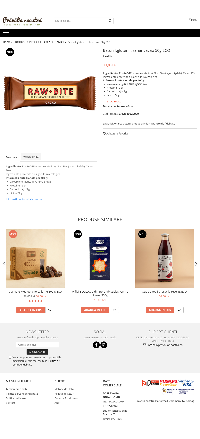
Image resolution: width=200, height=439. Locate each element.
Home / (8, 42)
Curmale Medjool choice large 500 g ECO (35, 291)
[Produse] (6, 34)
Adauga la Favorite (117, 133)
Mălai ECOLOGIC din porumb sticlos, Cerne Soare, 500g (100, 293)
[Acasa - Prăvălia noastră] (22, 21)
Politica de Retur (63, 393)
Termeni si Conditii (16, 389)
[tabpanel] (50, 94)
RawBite (107, 56)
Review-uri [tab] (31, 156)
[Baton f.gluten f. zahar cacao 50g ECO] (50, 94)
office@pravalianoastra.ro (165, 345)
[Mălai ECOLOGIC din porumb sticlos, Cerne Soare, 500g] (100, 258)
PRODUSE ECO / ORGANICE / (48, 42)
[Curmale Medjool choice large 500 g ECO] (35, 258)
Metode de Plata (64, 389)
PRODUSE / (21, 42)
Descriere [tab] (11, 157)
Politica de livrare (16, 398)
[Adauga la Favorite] (49, 310)
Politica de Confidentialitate (22, 393)
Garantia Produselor (66, 398)
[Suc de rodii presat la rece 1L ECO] (164, 258)
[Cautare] (110, 21)
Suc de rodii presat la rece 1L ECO (164, 291)
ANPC (57, 403)
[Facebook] (96, 344)
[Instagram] (103, 344)
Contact (10, 403)
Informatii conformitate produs (24, 199)
